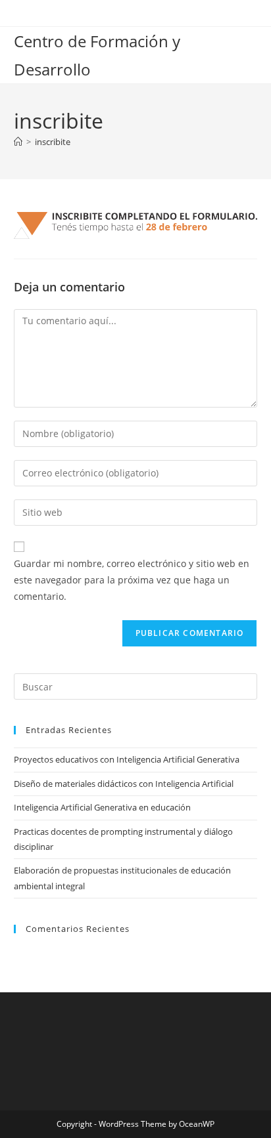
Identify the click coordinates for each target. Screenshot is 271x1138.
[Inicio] (18, 142)
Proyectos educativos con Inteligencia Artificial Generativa (126, 759)
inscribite (52, 142)
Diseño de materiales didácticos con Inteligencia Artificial (124, 784)
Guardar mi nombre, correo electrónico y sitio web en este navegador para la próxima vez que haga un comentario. (131, 579)
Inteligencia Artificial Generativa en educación (102, 807)
